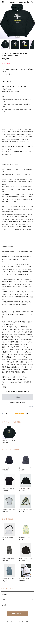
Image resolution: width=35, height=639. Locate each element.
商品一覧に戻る (17, 614)
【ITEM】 (3, 599)
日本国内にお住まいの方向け (17, 402)
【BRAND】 (4, 594)
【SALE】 (3, 605)
